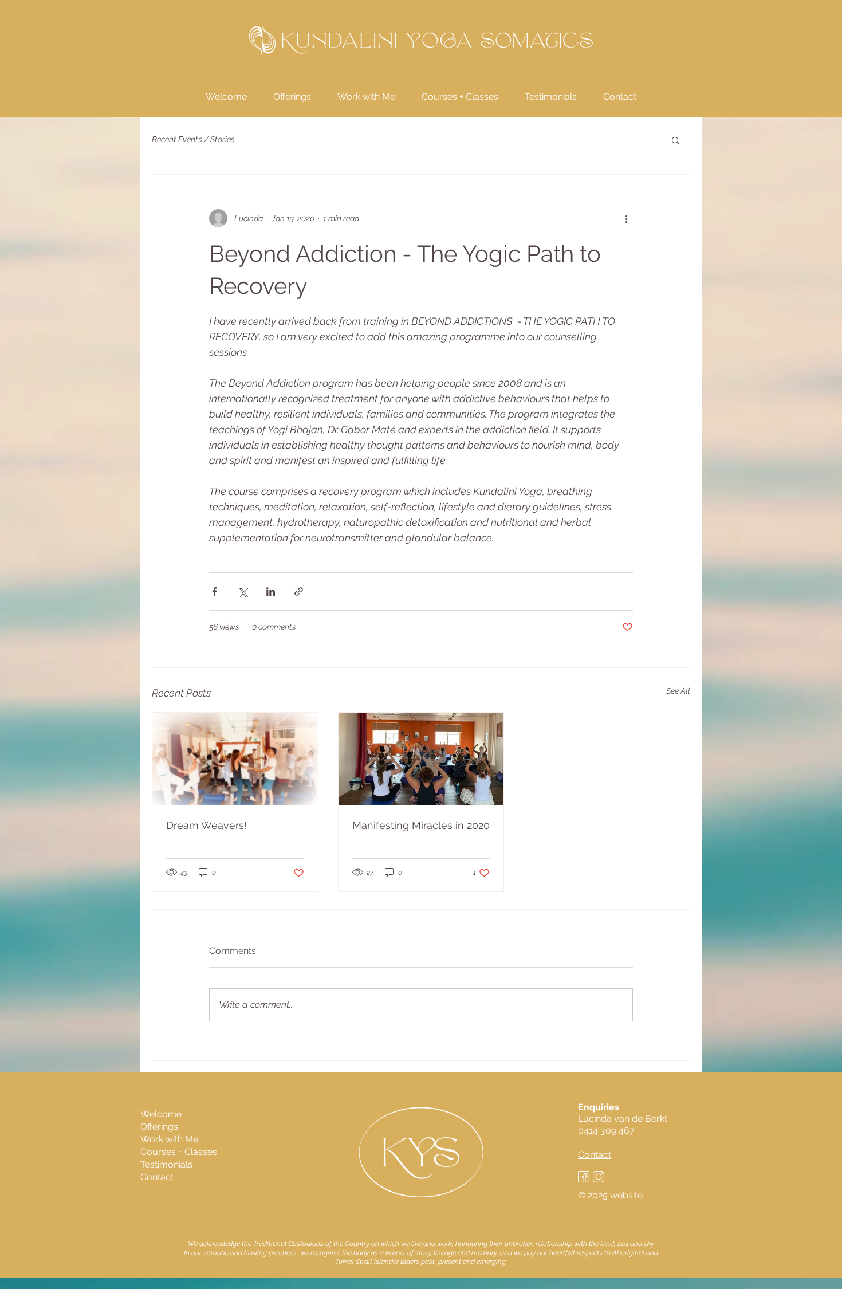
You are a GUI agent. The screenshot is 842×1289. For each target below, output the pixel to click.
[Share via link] (298, 591)
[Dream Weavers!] (235, 759)
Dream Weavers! (206, 825)
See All (678, 690)
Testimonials (166, 1164)
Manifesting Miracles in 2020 (421, 825)
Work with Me (169, 1139)
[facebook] (583, 1176)
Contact (157, 1177)
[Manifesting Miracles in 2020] (421, 759)
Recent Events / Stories (193, 139)
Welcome (161, 1114)
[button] (675, 139)
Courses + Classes (178, 1151)
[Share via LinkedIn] (270, 591)
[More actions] (626, 218)
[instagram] (598, 1176)
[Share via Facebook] (214, 591)
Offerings (159, 1126)
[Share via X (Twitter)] (242, 591)
